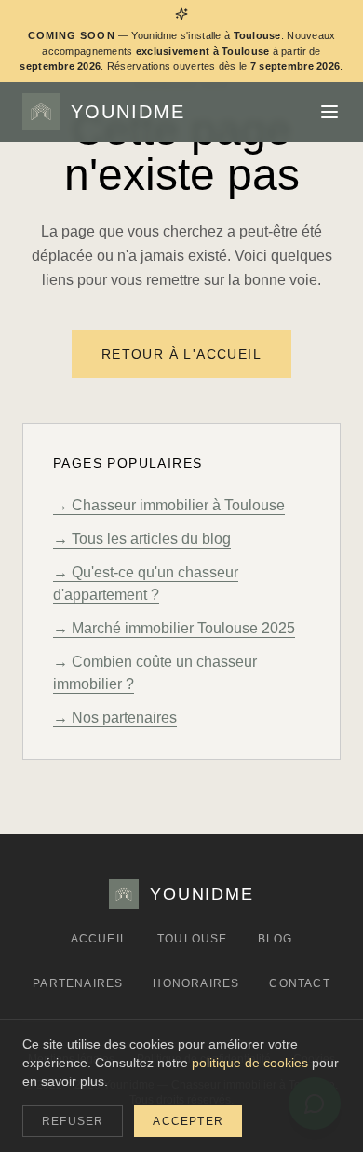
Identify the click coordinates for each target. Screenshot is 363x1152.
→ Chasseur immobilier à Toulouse (169, 505)
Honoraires (196, 983)
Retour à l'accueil (181, 353)
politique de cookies (250, 1062)
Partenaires (78, 983)
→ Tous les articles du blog (142, 539)
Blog (275, 938)
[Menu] (329, 112)
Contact (299, 983)
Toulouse (192, 938)
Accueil (99, 938)
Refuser (72, 1121)
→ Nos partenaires (115, 717)
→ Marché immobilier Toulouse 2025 (174, 628)
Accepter (188, 1121)
